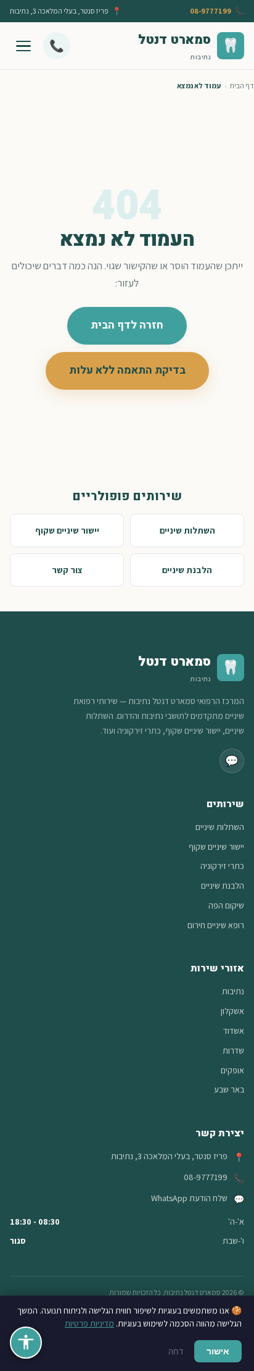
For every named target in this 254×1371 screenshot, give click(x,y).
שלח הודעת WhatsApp (189, 1198)
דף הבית (242, 85)
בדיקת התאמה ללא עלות (127, 370)
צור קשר (67, 570)
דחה (175, 1351)
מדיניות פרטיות (89, 1323)
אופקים (232, 1070)
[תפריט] (23, 45)
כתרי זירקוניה (222, 865)
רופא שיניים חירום (215, 925)
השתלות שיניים (187, 530)
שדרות (233, 1050)
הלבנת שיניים (187, 570)
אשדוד (233, 1030)
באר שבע (229, 1089)
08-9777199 (210, 10)
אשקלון (232, 1011)
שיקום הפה (226, 905)
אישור (218, 1351)
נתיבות (233, 991)
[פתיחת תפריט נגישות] (26, 1343)
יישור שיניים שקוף (67, 530)
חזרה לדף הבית (127, 325)
